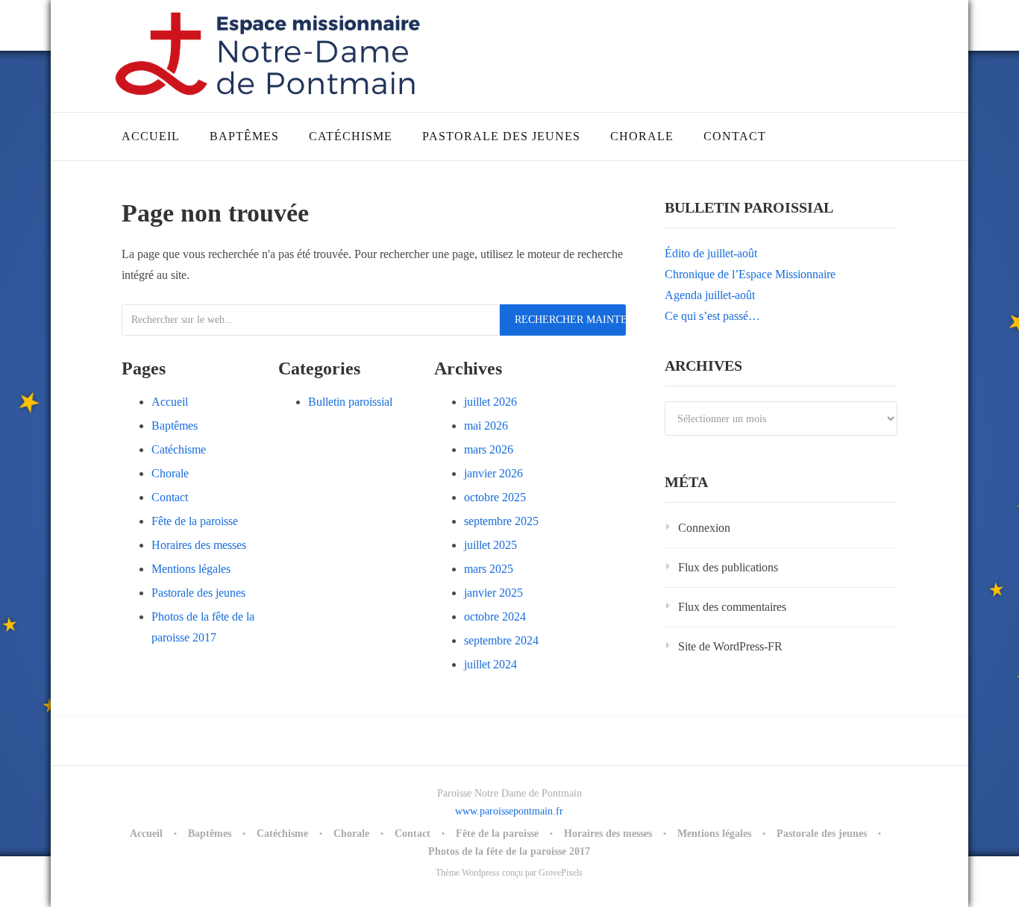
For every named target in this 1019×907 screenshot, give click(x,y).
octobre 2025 (495, 497)
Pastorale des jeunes (501, 136)
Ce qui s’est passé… (712, 316)
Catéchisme (350, 136)
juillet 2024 (490, 664)
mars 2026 (488, 449)
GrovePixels (561, 872)
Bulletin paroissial (350, 401)
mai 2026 (486, 425)
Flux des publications (728, 567)
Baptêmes (244, 136)
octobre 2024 (495, 616)
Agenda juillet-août (710, 295)
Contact (734, 136)
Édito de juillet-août (711, 253)
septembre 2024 (501, 640)
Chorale (642, 136)
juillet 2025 (490, 545)
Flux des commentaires (732, 606)
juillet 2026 (490, 401)
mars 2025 (488, 568)
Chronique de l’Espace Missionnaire (750, 274)
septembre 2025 (501, 521)
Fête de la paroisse (194, 521)
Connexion (704, 527)
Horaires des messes (198, 545)
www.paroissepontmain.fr (509, 811)
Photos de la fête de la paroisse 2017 (509, 851)
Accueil (151, 136)
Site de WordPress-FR (730, 646)
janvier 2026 (493, 473)
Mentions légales (191, 568)
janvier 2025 (493, 592)
